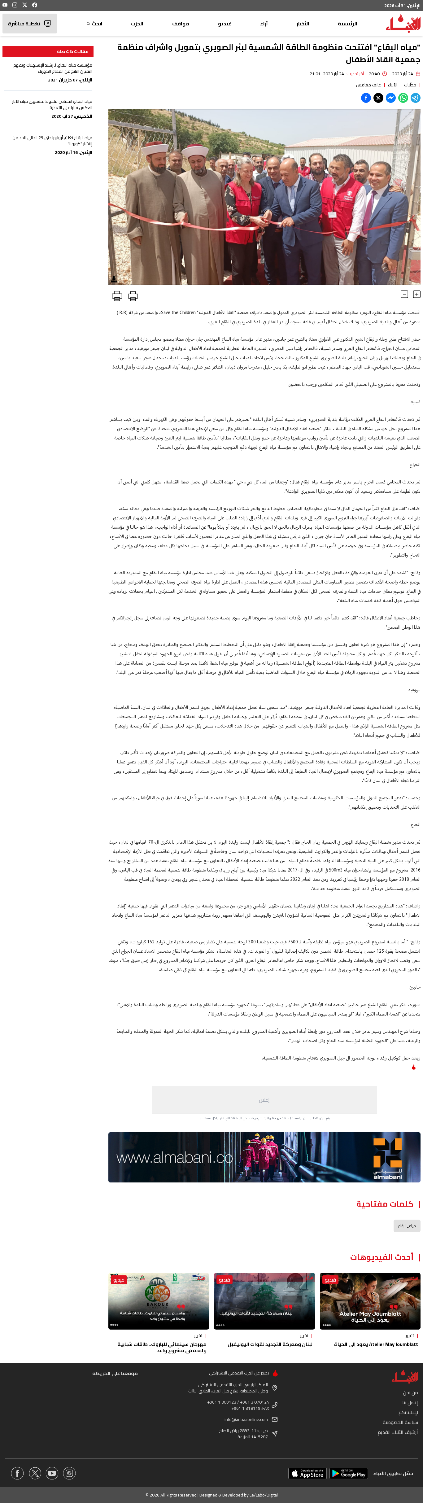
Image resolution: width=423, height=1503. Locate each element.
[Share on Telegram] (416, 98)
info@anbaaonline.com (246, 1419)
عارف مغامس (368, 85)
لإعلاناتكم (408, 1412)
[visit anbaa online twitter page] (34, 1473)
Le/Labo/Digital (264, 1495)
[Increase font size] (417, 294)
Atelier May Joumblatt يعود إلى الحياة (376, 1344)
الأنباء (392, 85)
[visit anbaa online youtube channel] (52, 1473)
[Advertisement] (264, 1100)
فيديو (225, 23)
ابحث (97, 23)
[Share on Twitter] (378, 98)
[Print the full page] (132, 295)
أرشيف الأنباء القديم (398, 1432)
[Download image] (114, 279)
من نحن (410, 1392)
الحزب (137, 23)
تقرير (410, 1335)
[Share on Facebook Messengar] (391, 98)
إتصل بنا (410, 1402)
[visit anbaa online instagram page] (69, 1473)
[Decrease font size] (404, 294)
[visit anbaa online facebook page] (17, 1473)
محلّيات (410, 85)
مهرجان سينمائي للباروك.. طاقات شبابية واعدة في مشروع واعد (162, 1347)
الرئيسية (347, 23)
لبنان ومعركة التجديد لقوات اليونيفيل (270, 1344)
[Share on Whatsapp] (403, 98)
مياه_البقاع (407, 1225)
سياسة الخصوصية (400, 1422)
